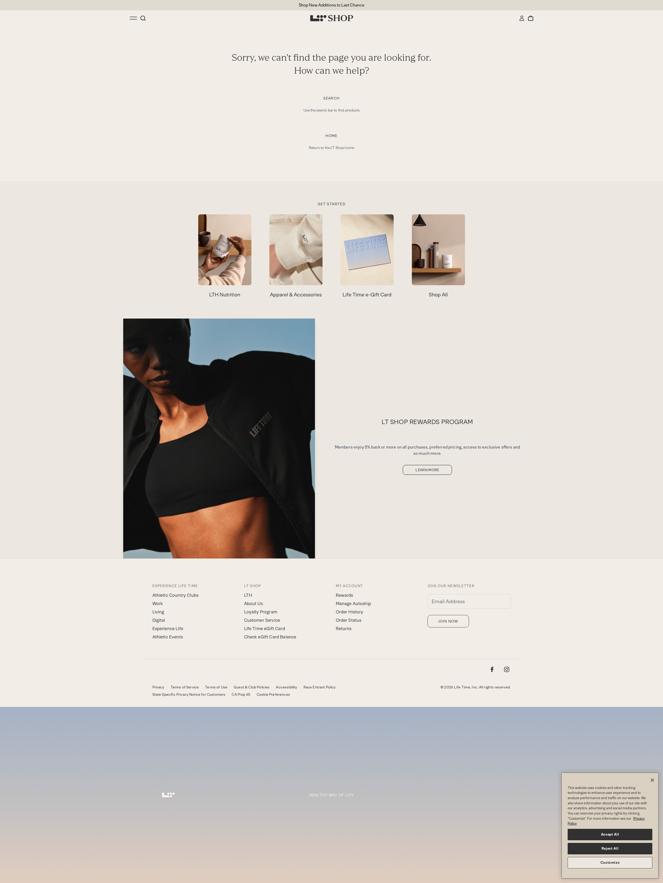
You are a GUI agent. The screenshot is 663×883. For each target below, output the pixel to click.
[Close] (652, 780)
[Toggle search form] (143, 18)
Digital (158, 620)
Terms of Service (185, 687)
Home (331, 136)
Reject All (610, 848)
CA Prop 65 (241, 694)
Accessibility (286, 687)
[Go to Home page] (332, 18)
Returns (344, 628)
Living (158, 611)
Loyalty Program (260, 611)
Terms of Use (216, 687)
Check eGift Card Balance (270, 636)
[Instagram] (507, 669)
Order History (349, 611)
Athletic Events (167, 636)
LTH (248, 595)
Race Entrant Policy (319, 687)
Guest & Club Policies (252, 687)
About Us (253, 603)
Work (157, 603)
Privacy (158, 687)
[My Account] (521, 18)
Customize (610, 863)
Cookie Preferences (273, 694)
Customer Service (262, 620)
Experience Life (167, 628)
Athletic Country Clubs (175, 595)
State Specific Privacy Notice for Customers (189, 694)
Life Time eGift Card (264, 628)
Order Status (349, 620)
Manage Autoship (353, 603)
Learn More (427, 470)
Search (331, 98)
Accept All (610, 834)
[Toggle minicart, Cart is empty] (530, 18)
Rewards (344, 595)
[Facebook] (492, 669)
